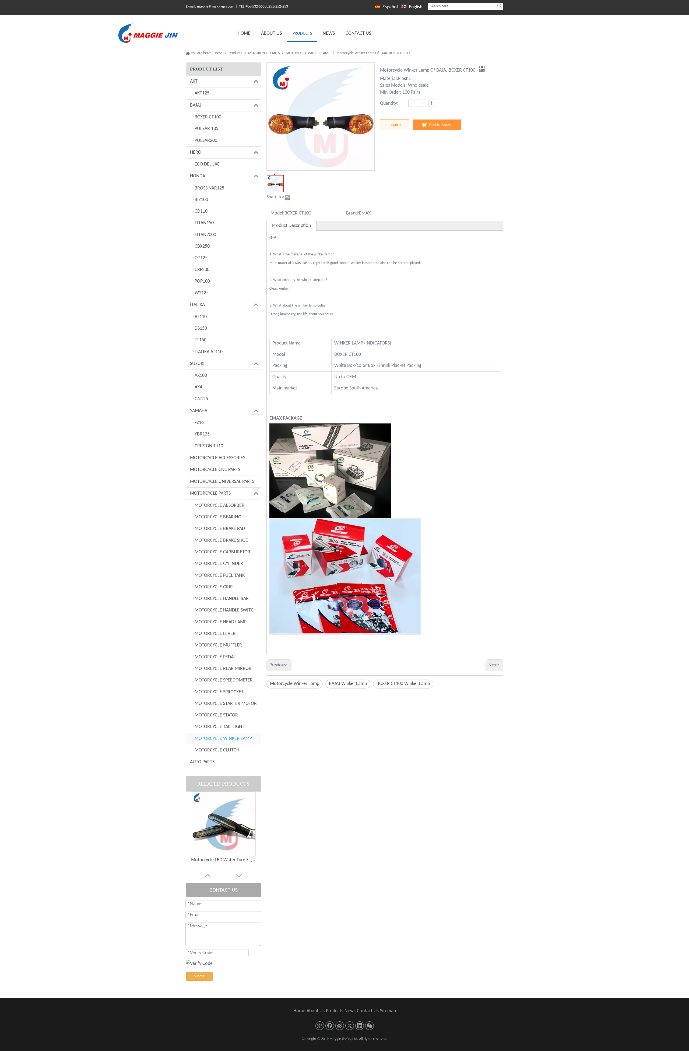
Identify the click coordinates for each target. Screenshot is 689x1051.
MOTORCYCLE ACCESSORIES (217, 458)
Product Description (291, 225)
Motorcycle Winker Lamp (294, 683)
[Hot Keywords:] (499, 6)
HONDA (197, 176)
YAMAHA (198, 410)
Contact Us (368, 1011)
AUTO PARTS (202, 762)
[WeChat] (369, 1025)
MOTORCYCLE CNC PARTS (215, 469)
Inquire (394, 125)
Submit (199, 976)
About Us (316, 1011)
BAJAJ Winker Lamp (348, 683)
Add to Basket (441, 125)
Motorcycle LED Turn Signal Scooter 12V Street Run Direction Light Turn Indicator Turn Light (223, 860)
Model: (277, 213)
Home (299, 1011)
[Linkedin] (359, 1025)
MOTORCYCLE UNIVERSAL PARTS (222, 481)
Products (334, 1011)
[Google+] (319, 1025)
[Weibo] (339, 1025)
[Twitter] (349, 1025)
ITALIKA (197, 304)
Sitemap (388, 1011)
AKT (194, 81)
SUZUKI (197, 363)
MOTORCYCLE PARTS (210, 493)
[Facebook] (329, 1025)
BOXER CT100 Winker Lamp (403, 683)
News (350, 1011)
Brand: (352, 213)
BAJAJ (195, 105)
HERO (195, 152)
